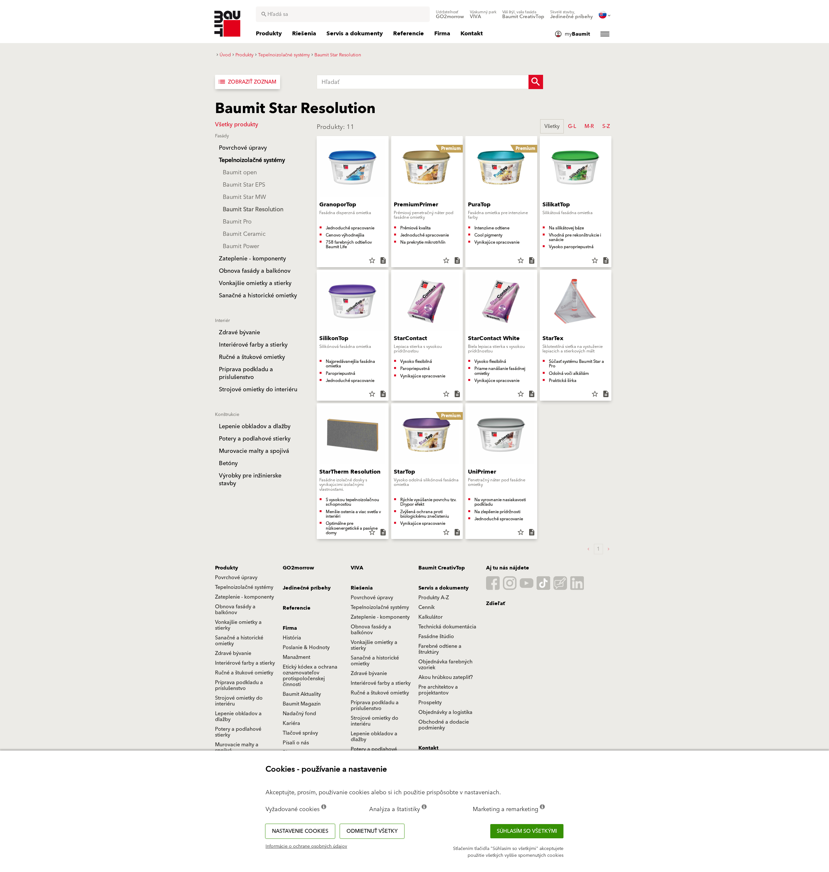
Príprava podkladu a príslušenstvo (239, 685)
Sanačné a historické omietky (239, 640)
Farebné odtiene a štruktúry (439, 649)
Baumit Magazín (302, 703)
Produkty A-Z (433, 597)
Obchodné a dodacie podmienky (443, 724)
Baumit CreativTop (441, 567)
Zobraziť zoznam (247, 81)
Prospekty (430, 702)
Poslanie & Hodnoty (306, 647)
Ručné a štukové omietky (244, 672)
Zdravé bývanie (233, 653)
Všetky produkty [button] (236, 125)
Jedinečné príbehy (307, 587)
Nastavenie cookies (300, 831)
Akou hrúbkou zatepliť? (445, 677)
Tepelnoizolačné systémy (244, 587)
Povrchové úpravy (236, 577)
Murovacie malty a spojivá (236, 747)
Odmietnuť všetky (372, 831)
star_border (372, 260)
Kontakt (428, 747)
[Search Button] (535, 82)
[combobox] (343, 14)
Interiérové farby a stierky (245, 663)
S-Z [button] (606, 126)
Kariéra (291, 723)
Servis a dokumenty (443, 587)
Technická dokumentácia (447, 626)
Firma (290, 628)
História (292, 637)
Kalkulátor (430, 617)
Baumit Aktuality (302, 694)
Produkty (226, 567)
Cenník (426, 607)
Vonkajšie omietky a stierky (238, 625)
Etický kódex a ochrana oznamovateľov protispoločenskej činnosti (310, 675)
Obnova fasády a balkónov (235, 609)
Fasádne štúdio (436, 636)
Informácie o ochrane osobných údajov (306, 846)
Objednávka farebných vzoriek (445, 664)
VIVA (357, 567)
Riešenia (362, 587)
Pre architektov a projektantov (438, 690)
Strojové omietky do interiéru (239, 701)
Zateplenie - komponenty (244, 597)
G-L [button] (572, 126)
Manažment (296, 657)
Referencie (297, 608)
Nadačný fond (299, 713)
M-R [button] (589, 126)
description (383, 260)
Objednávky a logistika (445, 712)
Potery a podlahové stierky (238, 732)
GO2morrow (298, 567)
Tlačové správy (300, 733)
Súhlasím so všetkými (527, 831)
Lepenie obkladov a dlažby (238, 716)
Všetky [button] (552, 126)
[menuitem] (450, 14)
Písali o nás (296, 742)
